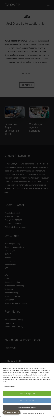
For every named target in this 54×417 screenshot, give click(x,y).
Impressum (40, 413)
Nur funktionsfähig (27, 401)
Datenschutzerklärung (29, 413)
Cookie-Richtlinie (15, 413)
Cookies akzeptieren (27, 394)
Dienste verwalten (9, 386)
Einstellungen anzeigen (27, 407)
